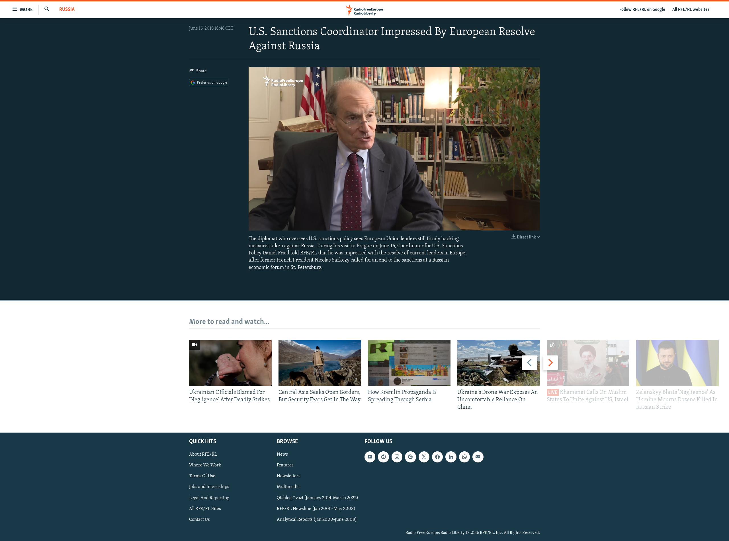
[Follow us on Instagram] (397, 456)
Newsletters (288, 476)
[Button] (197, 72)
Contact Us (199, 519)
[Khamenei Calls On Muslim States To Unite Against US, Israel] (588, 363)
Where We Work (205, 465)
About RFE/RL (203, 454)
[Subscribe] (477, 456)
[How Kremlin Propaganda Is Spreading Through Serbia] (409, 363)
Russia (67, 9)
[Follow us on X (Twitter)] (424, 456)
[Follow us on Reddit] (383, 456)
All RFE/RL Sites (205, 508)
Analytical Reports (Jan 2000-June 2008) (317, 519)
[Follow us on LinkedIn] (450, 456)
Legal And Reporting (209, 497)
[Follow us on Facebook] (437, 456)
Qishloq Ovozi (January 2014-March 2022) (317, 497)
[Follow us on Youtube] (369, 456)
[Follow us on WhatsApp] (464, 456)
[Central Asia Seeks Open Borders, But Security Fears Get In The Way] (320, 363)
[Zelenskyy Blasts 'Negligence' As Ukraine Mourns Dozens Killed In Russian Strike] (677, 363)
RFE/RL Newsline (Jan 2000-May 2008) (316, 508)
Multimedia (288, 487)
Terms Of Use (202, 476)
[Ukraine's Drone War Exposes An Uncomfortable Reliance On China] (498, 363)
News (282, 454)
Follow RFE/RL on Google (642, 9)
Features (285, 465)
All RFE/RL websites (691, 9)
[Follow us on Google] (410, 456)
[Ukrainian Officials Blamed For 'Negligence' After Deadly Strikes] (230, 363)
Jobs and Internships (209, 487)
